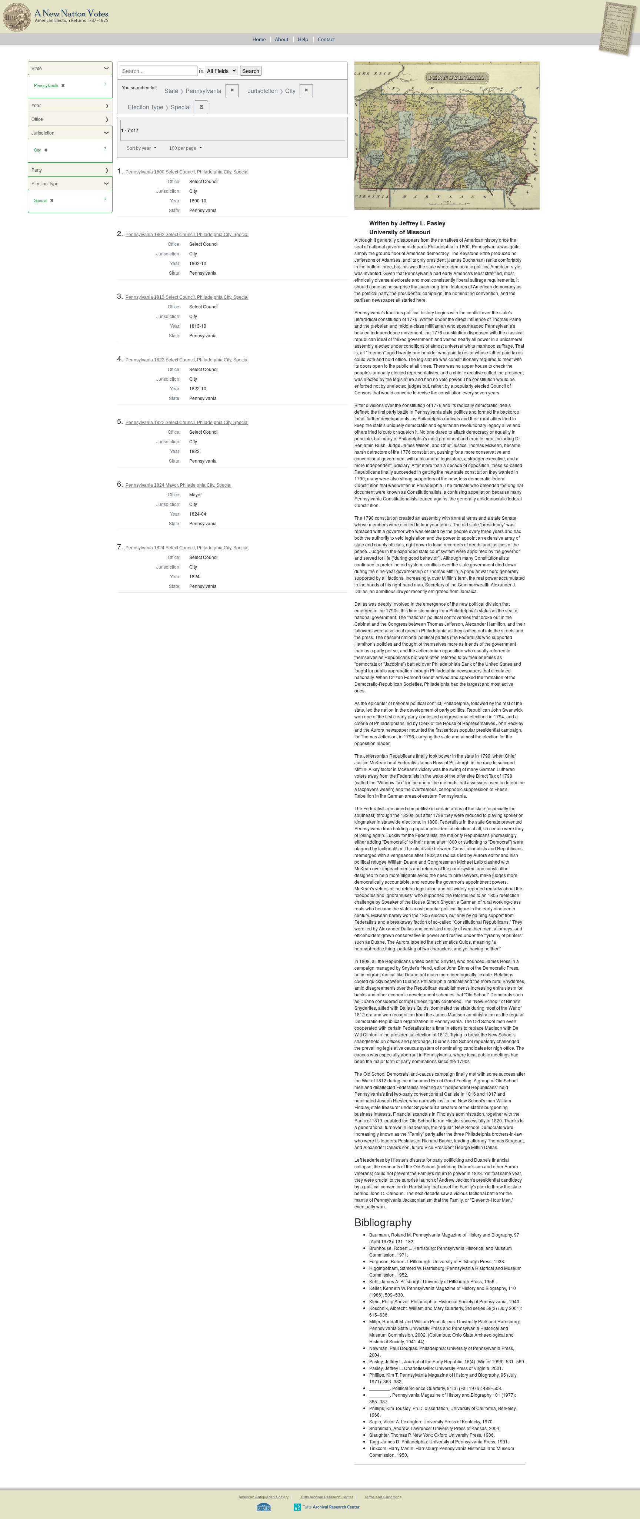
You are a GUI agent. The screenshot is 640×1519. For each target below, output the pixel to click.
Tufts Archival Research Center (326, 1497)
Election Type (45, 183)
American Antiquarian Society (264, 1497)
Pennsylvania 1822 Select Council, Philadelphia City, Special (187, 360)
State (36, 68)
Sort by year (139, 148)
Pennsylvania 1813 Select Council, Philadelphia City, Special (187, 297)
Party (36, 169)
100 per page (182, 148)
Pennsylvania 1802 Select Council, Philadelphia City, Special (187, 234)
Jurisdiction (42, 132)
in (201, 70)
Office (37, 119)
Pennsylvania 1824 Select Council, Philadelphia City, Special (187, 547)
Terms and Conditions (382, 1497)
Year (36, 105)
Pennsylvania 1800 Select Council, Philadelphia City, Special (187, 172)
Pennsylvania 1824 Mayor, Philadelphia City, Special (178, 485)
